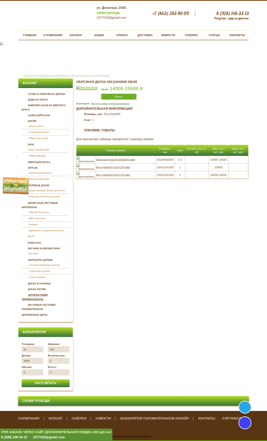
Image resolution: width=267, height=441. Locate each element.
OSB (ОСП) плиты (39, 212)
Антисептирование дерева (44, 265)
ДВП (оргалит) (37, 218)
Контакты (237, 35)
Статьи (214, 35)
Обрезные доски (38, 138)
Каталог (76, 35)
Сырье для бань (39, 115)
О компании (52, 35)
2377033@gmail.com (49, 437)
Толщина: (28, 344)
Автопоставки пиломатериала (110, 103)
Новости (168, 35)
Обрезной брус (37, 155)
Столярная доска (39, 132)
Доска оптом (37, 289)
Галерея (191, 35)
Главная (29, 35)
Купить (119, 96)
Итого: (52, 367)
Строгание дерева (39, 271)
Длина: (26, 355)
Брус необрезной (39, 149)
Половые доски (38, 185)
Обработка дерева (40, 260)
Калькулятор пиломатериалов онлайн (154, 418)
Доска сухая (36, 126)
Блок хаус (34, 242)
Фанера (33, 224)
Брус (31, 144)
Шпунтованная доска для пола (47, 190)
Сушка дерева (37, 277)
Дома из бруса (38, 99)
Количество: (56, 355)
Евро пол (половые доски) (44, 196)
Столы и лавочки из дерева (46, 94)
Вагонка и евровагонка (44, 248)
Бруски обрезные (39, 179)
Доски (32, 121)
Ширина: (54, 344)
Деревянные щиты (34, 315)
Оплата (122, 35)
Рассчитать (45, 383)
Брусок (33, 168)
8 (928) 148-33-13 (14, 437)
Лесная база (50, 14)
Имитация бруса (39, 162)
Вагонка (33, 253)
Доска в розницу (39, 283)
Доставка (145, 35)
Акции (99, 35)
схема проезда (108, 12)
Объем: (27, 367)
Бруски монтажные (40, 173)
